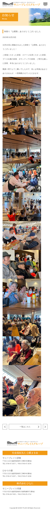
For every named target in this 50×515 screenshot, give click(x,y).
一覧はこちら (25, 427)
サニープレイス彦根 (12, 458)
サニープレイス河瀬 (12, 488)
